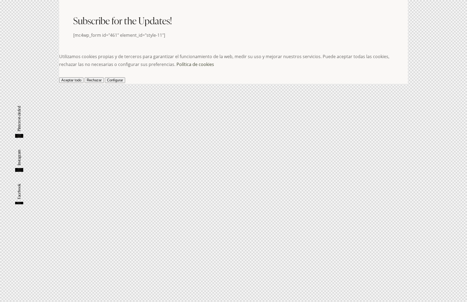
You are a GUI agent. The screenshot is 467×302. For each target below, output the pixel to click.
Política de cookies (195, 64)
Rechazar (94, 80)
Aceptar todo (71, 80)
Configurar (115, 80)
